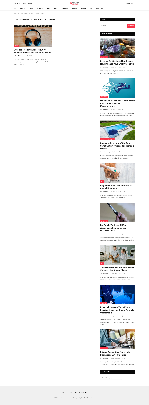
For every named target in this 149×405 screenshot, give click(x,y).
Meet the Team (27, 3)
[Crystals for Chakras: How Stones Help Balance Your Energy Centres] (117, 48)
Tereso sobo (105, 67)
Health (83, 8)
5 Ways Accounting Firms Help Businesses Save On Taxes (115, 353)
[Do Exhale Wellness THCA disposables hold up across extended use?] (117, 212)
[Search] (134, 8)
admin (104, 152)
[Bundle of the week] (74, 3)
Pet (102, 181)
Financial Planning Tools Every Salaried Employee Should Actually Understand (117, 310)
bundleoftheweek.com (88, 398)
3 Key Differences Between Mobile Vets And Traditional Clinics (117, 269)
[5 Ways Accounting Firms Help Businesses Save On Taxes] (117, 339)
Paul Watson (19, 55)
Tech (48, 8)
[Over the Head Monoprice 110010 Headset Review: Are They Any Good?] (33, 36)
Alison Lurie (105, 234)
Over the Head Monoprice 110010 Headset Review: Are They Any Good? (32, 51)
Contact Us (17, 3)
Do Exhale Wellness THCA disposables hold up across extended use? (113, 228)
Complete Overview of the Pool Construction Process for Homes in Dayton (117, 146)
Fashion (75, 8)
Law (91, 8)
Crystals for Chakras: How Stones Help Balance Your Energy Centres (117, 62)
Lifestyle (104, 57)
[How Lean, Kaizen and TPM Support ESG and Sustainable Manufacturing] (117, 88)
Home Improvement (107, 139)
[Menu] (15, 8)
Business (40, 8)
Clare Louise (105, 109)
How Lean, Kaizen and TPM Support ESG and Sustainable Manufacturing (117, 103)
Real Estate (100, 8)
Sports (55, 8)
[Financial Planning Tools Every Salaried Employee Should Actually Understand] (117, 294)
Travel (31, 8)
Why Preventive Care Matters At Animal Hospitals (116, 187)
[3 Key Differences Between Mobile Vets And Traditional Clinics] (117, 255)
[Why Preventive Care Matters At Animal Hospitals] (117, 173)
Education (65, 8)
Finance (22, 8)
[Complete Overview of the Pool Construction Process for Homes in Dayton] (117, 130)
